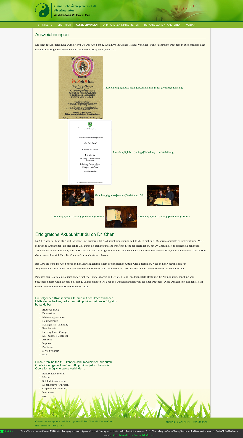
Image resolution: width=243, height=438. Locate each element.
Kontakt (191, 25)
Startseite (45, 25)
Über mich (64, 25)
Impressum (200, 421)
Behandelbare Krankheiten (162, 25)
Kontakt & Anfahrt (178, 422)
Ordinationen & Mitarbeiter (121, 25)
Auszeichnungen (86, 25)
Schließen (8, 431)
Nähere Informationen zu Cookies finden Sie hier (133, 435)
